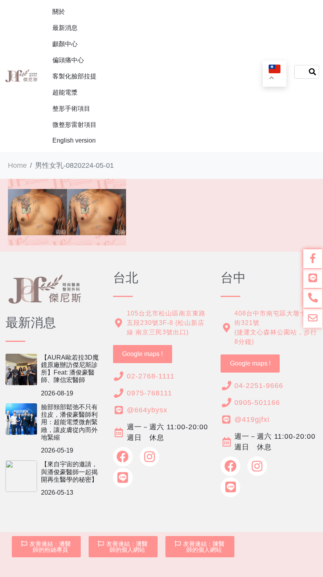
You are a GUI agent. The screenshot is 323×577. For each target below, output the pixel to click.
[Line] (123, 478)
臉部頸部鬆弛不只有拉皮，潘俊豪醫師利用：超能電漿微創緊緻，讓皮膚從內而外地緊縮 (69, 422)
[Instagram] (150, 457)
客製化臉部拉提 (74, 76)
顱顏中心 (65, 44)
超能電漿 (65, 92)
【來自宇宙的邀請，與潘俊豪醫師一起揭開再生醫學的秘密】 (69, 471)
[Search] (312, 71)
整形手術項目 (71, 108)
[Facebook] (123, 457)
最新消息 (65, 27)
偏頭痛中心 (68, 60)
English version (74, 140)
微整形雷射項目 (74, 124)
